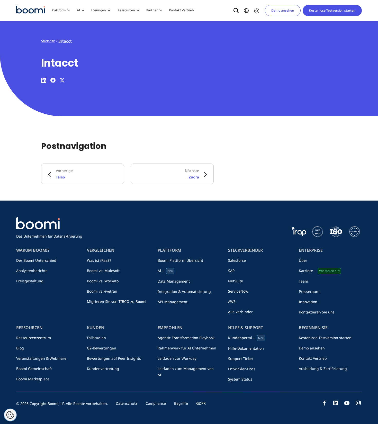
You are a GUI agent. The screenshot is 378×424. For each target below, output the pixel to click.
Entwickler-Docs (241, 368)
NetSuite (235, 280)
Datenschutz (126, 403)
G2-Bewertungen (101, 348)
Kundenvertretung (103, 368)
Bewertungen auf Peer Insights (114, 358)
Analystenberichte (32, 270)
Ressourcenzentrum (33, 337)
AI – (165, 270)
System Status (240, 379)
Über (303, 260)
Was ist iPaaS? (99, 260)
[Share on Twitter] (62, 80)
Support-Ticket (240, 358)
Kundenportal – (246, 337)
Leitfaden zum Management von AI (186, 371)
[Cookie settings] (10, 415)
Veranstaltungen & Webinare (41, 358)
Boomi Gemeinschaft (34, 368)
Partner (152, 10)
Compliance (156, 403)
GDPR (201, 403)
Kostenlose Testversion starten (332, 10)
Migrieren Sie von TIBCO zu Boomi (116, 301)
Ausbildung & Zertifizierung (323, 368)
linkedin (335, 403)
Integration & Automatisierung (184, 291)
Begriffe (181, 403)
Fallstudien (96, 337)
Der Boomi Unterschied (36, 260)
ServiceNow (238, 291)
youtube (346, 403)
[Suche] (236, 10)
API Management (172, 301)
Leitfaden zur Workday (177, 358)
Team (303, 281)
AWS (232, 301)
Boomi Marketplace (32, 378)
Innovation (308, 301)
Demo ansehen (282, 10)
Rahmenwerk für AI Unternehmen (187, 348)
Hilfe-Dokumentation (246, 348)
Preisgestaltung (29, 280)
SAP (231, 270)
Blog (20, 348)
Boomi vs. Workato (103, 280)
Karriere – (319, 270)
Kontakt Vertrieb (181, 10)
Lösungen (98, 10)
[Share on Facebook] (53, 80)
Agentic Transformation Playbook (186, 337)
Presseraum (309, 291)
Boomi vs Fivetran (102, 291)
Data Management (174, 281)
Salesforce (237, 260)
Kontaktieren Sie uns (317, 312)
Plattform (59, 10)
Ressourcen (126, 10)
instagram (358, 403)
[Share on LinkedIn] (43, 80)
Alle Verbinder (240, 311)
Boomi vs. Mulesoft (103, 270)
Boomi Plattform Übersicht (180, 260)
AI (78, 10)
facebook (324, 403)
